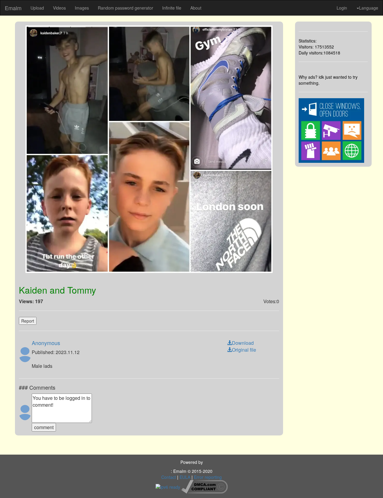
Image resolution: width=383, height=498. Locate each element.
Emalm (13, 8)
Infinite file (171, 8)
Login (342, 8)
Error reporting (208, 477)
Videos (59, 8)
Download (243, 342)
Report (27, 321)
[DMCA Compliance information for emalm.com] (204, 486)
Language (368, 8)
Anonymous (46, 343)
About (195, 8)
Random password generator (125, 8)
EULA (185, 477)
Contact (168, 477)
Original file (244, 349)
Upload (37, 8)
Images (82, 8)
